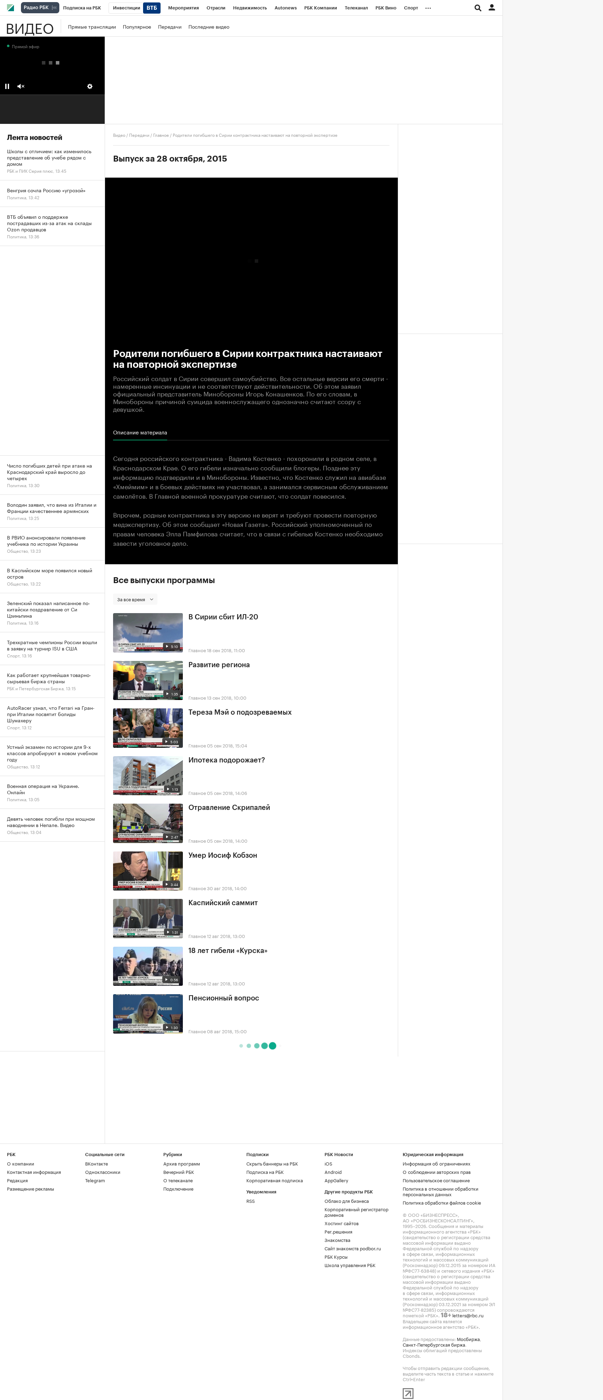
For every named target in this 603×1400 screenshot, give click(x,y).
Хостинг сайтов (342, 1222)
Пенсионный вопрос (223, 998)
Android (333, 1171)
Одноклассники (102, 1171)
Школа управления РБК (350, 1264)
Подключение (178, 1188)
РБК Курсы (336, 1256)
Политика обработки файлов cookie (442, 1202)
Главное (161, 134)
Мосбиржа (468, 1338)
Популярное (137, 26)
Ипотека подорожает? (226, 760)
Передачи (169, 26)
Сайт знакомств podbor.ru (353, 1247)
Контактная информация (34, 1171)
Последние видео (208, 26)
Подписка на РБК (265, 1171)
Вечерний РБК (178, 1171)
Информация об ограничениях (436, 1163)
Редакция (17, 1179)
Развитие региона (219, 665)
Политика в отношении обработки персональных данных (440, 1191)
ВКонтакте (96, 1163)
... (428, 6)
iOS (328, 1163)
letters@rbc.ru (468, 1314)
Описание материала (140, 432)
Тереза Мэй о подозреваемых (240, 712)
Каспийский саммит (223, 903)
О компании (20, 1163)
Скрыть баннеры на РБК (272, 1163)
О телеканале (178, 1179)
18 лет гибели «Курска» (228, 950)
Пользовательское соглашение (436, 1179)
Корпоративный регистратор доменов (356, 1211)
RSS (250, 1200)
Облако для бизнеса (347, 1200)
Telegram (95, 1179)
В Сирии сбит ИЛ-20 (223, 617)
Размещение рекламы (30, 1188)
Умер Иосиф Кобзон (222, 855)
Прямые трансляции (92, 26)
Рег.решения (338, 1231)
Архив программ (181, 1163)
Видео (30, 26)
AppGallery (336, 1179)
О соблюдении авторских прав (437, 1171)
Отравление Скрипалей (229, 807)
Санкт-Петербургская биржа (434, 1344)
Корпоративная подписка (274, 1179)
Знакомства (337, 1239)
